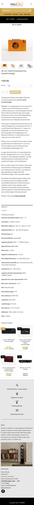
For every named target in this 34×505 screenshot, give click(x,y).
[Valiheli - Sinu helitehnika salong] (17, 4)
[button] (2, 4)
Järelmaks (27, 14)
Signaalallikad (22, 19)
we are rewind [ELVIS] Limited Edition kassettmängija (8, 369)
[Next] (29, 45)
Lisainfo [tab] (4, 210)
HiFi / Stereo (10, 19)
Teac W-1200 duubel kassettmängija (9, 340)
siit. (20, 439)
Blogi (21, 14)
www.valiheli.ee (6, 488)
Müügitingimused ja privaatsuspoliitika (17, 500)
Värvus (3, 85)
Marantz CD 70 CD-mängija (25, 368)
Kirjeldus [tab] (4, 207)
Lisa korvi (15, 92)
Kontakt (15, 14)
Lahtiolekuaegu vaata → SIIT (10, 481)
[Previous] (4, 45)
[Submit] (30, 10)
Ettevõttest (8, 14)
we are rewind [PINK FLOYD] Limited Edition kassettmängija (25, 342)
